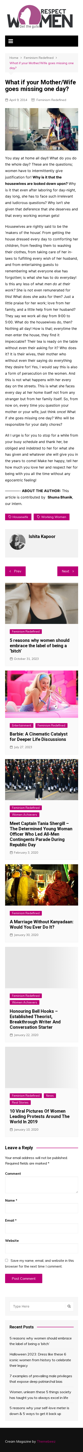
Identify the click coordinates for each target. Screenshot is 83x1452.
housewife (20, 517)
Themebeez (46, 1441)
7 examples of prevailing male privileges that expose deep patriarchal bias (41, 1379)
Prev (17, 571)
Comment (13, 1173)
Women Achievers (24, 814)
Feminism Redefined (51, 100)
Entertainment (21, 725)
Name (11, 1200)
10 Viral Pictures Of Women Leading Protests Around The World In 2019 (39, 1116)
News (50, 1095)
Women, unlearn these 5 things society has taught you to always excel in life (40, 1395)
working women (53, 517)
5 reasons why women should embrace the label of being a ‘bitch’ (39, 646)
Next (65, 571)
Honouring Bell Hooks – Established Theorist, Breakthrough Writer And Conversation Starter (35, 1019)
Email (11, 1220)
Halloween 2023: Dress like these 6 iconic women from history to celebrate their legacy (40, 1360)
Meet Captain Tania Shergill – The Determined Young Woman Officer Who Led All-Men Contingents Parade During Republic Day (41, 834)
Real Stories (20, 1102)
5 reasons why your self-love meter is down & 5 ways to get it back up (39, 1411)
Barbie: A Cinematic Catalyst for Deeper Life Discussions (39, 736)
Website (12, 1240)
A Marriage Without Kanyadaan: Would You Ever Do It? (41, 924)
